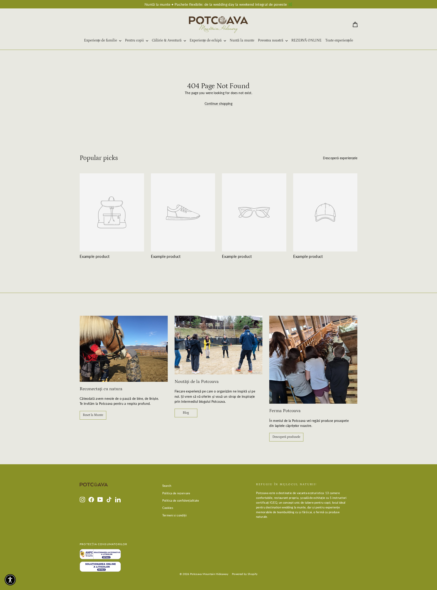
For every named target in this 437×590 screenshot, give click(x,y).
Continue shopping (218, 103)
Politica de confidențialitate (180, 500)
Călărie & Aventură (167, 40)
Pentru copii (135, 40)
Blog (186, 413)
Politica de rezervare (176, 493)
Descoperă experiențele (340, 158)
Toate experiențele (339, 40)
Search (166, 485)
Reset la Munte (93, 415)
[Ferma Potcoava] (313, 360)
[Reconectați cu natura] (124, 349)
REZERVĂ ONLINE (306, 40)
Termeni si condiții (174, 515)
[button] (10, 579)
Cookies (167, 508)
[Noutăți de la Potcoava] (219, 345)
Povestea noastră (271, 40)
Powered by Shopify (244, 574)
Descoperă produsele (286, 437)
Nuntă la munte (242, 40)
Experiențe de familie (101, 40)
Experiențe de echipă (206, 40)
